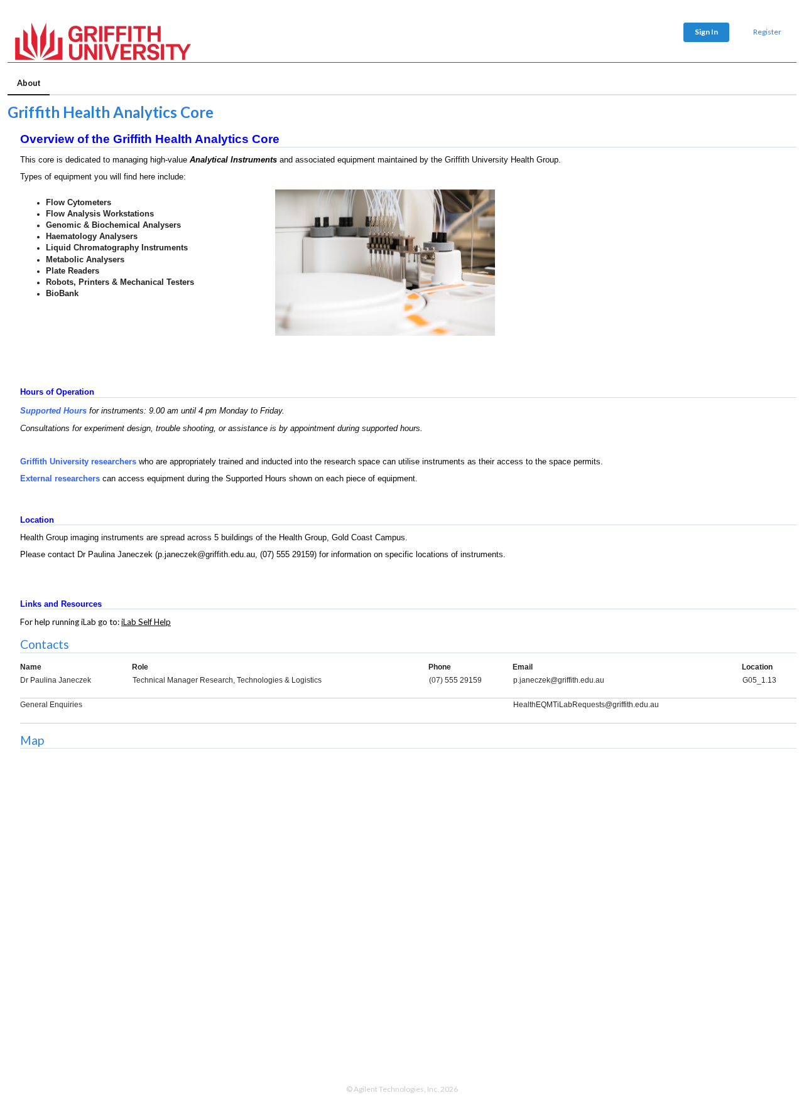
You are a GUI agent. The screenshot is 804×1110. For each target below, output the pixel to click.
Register (767, 31)
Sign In (706, 31)
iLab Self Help (146, 622)
